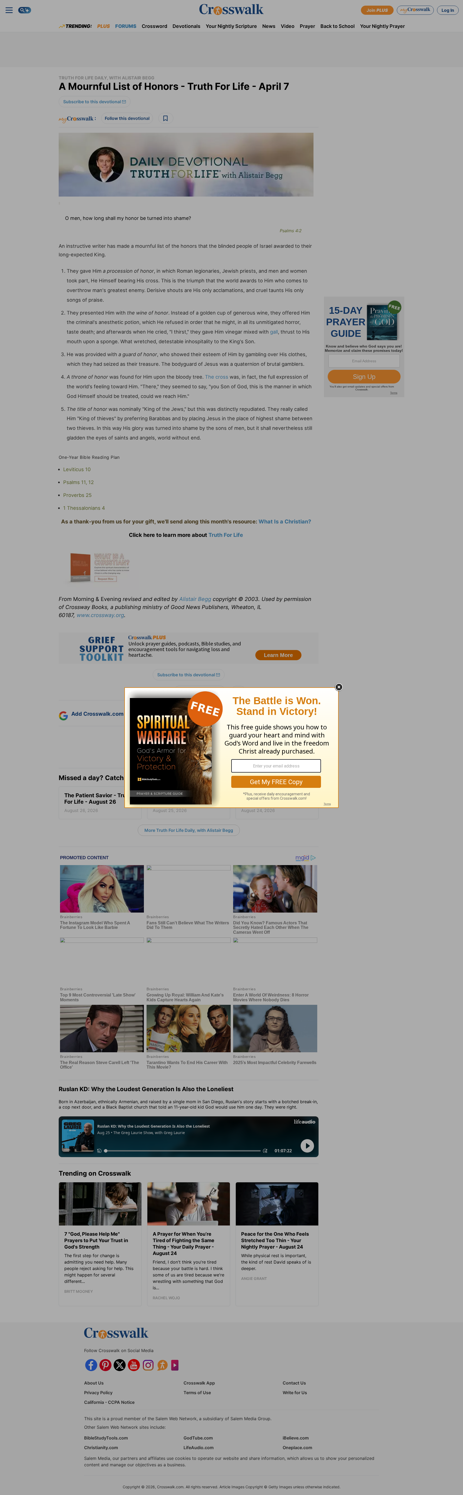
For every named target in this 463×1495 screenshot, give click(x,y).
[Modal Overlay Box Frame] (231, 747)
